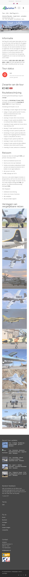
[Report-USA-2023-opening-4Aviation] (14, 259)
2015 (16, 60)
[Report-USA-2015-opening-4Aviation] (14, 379)
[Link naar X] (21, 575)
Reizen (3, 517)
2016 (20, 60)
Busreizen (4, 520)
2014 (13, 60)
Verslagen (4, 522)
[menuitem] (11, 1)
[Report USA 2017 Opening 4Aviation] (14, 339)
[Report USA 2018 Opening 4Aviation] (14, 319)
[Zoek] (14, 8)
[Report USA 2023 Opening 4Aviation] (14, 239)
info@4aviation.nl (6, 550)
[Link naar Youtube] (26, 575)
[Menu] (18, 8)
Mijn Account (18, 1)
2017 (23, 60)
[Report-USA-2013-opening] (14, 419)
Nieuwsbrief (11, 1)
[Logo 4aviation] (12, 8)
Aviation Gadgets (6, 527)
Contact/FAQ (5, 530)
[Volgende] (27, 27)
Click (3, 504)
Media (3, 525)
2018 (3, 62)
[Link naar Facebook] (23, 575)
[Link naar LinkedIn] (19, 575)
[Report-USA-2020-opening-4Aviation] (14, 279)
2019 (7, 62)
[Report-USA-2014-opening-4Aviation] (14, 399)
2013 (10, 60)
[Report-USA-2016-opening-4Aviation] (14, 359)
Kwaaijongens (15, 571)
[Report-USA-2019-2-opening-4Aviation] (14, 299)
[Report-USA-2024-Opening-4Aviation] (14, 219)
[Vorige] (1, 27)
